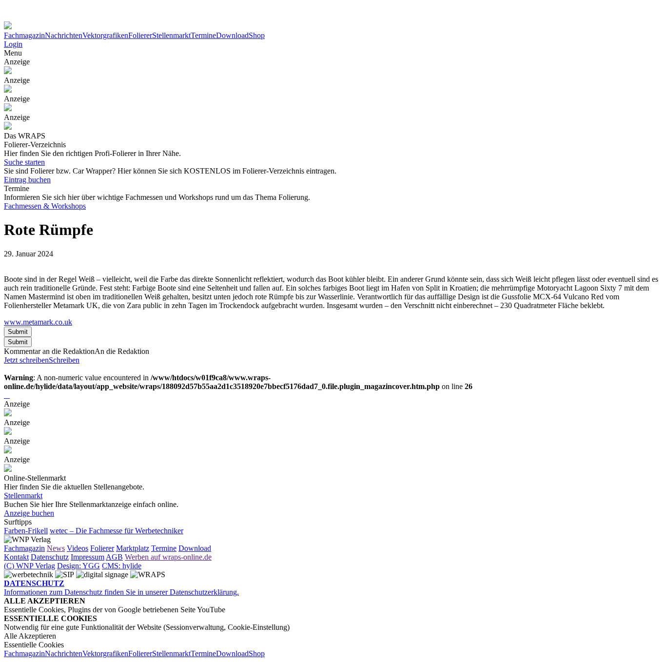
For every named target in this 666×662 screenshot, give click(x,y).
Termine (203, 35)
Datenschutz (50, 557)
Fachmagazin (24, 35)
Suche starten (24, 162)
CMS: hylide (121, 566)
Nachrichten (63, 35)
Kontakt (16, 557)
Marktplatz (132, 548)
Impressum (87, 557)
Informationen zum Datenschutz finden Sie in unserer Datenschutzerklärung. (121, 587)
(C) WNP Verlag (29, 566)
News (56, 548)
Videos (77, 548)
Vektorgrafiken (105, 35)
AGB (114, 557)
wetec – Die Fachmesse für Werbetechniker (116, 530)
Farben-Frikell (26, 530)
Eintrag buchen (27, 179)
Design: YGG (78, 566)
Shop (257, 35)
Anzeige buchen (29, 513)
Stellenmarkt (171, 35)
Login (13, 44)
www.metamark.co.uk (38, 322)
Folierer (140, 35)
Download (232, 35)
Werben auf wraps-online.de (168, 557)
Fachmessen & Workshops (45, 206)
